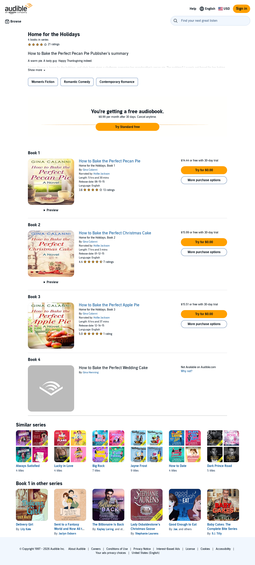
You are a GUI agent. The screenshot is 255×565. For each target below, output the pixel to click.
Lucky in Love (63, 466)
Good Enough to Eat (183, 525)
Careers (96, 549)
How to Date (177, 466)
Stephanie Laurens (146, 533)
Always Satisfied (28, 466)
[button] (37, 70)
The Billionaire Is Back (108, 525)
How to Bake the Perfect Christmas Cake (115, 233)
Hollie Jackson (101, 173)
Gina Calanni (90, 169)
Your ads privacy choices (111, 553)
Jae (175, 529)
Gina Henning (91, 372)
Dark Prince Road (219, 466)
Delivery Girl (24, 525)
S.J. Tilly (217, 533)
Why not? (186, 371)
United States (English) (146, 553)
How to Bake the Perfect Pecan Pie (109, 161)
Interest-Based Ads (168, 549)
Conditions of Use (117, 549)
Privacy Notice (142, 549)
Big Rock (98, 466)
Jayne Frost (139, 466)
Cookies (205, 549)
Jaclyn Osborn (67, 533)
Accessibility (223, 549)
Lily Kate (26, 529)
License (190, 549)
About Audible (76, 549)
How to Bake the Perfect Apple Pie (109, 305)
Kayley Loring (105, 529)
